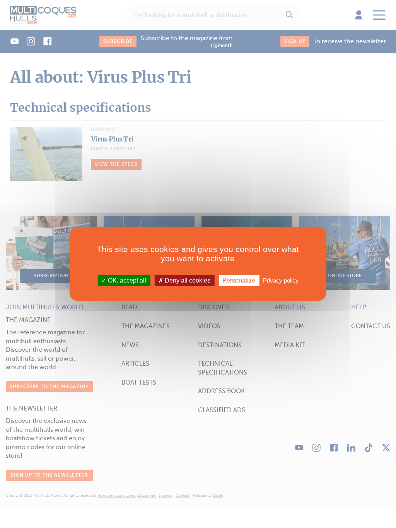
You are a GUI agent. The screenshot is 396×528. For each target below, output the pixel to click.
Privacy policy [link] (281, 280)
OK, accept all (126, 280)
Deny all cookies (186, 280)
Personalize (238, 280)
